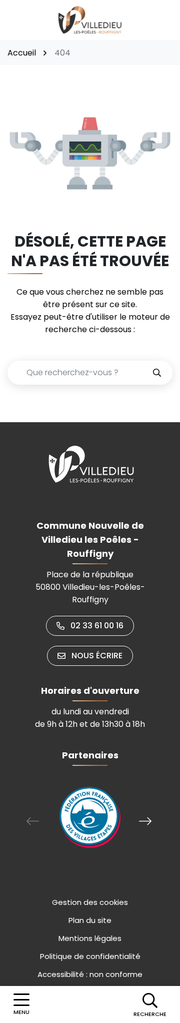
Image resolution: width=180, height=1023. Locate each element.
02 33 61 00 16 (97, 625)
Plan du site (90, 920)
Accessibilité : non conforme (90, 974)
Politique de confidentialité (90, 956)
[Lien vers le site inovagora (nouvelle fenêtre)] (90, 817)
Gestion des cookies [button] (90, 902)
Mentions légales (90, 938)
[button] (150, 1004)
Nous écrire (97, 655)
